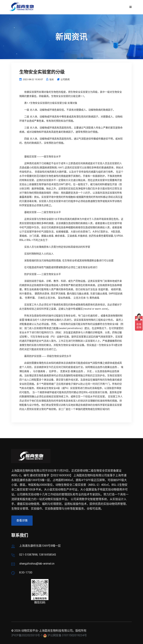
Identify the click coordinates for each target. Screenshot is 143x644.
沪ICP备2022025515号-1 (27, 635)
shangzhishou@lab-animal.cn (36, 563)
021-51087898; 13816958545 (37, 554)
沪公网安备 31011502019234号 (67, 635)
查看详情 (22, 520)
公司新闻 (65, 79)
